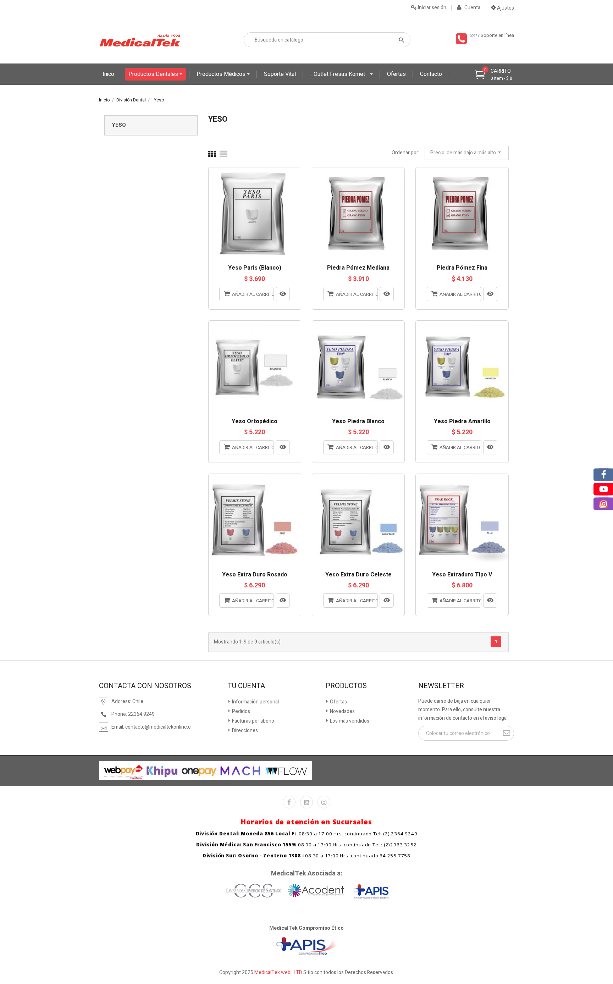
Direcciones (244, 730)
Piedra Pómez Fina (462, 268)
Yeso (119, 125)
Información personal (255, 702)
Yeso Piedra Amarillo (462, 422)
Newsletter (441, 686)
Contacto (431, 74)
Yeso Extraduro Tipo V (462, 575)
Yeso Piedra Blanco (358, 422)
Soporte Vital (280, 74)
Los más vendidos (349, 721)
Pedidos (240, 711)
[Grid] (212, 154)
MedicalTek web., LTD (278, 972)
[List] (223, 154)
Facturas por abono (252, 721)
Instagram (323, 802)
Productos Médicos (222, 74)
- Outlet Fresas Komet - (340, 74)
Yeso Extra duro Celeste (358, 575)
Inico (108, 74)
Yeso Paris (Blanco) (254, 268)
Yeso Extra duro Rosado (254, 575)
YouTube (306, 802)
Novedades (342, 711)
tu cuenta (246, 686)
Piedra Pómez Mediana (358, 268)
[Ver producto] (283, 294)
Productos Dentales (154, 74)
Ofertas (396, 74)
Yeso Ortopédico (254, 422)
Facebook (289, 802)
